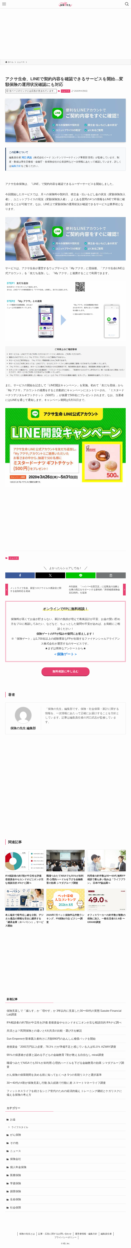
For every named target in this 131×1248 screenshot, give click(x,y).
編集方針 (16, 166)
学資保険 (15, 1183)
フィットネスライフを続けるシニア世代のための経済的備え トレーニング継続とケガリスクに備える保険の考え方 (64, 1093)
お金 (13, 1119)
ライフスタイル (19, 1127)
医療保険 (15, 1175)
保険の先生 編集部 (23, 728)
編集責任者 (106, 1233)
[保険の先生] (65, 4)
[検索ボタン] (127, 4)
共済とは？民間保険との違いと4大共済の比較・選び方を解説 (44, 1030)
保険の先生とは (27, 1233)
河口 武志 (27, 157)
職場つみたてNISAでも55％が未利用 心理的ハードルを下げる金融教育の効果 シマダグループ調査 (65, 1064)
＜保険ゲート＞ (65, 654)
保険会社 (15, 1159)
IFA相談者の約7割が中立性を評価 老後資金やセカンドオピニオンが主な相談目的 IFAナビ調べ (64, 1022)
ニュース (65, 91)
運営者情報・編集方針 (86, 1233)
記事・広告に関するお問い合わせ (54, 1233)
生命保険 (15, 1199)
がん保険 (15, 1134)
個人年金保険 (18, 1167)
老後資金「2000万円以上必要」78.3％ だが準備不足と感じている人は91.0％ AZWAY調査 (61, 1046)
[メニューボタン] (4, 4)
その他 (14, 1143)
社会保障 (15, 1207)
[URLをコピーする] (111, 575)
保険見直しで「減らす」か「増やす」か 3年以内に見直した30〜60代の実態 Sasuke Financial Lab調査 (64, 1012)
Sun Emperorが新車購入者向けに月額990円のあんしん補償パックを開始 (51, 1038)
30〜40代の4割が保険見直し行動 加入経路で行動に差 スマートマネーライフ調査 (56, 1082)
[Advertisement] (65, 34)
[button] (20, 575)
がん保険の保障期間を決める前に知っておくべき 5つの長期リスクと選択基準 (54, 1074)
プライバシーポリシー (65, 1237)
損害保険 (15, 1191)
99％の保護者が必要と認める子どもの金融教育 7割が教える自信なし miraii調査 (55, 1054)
